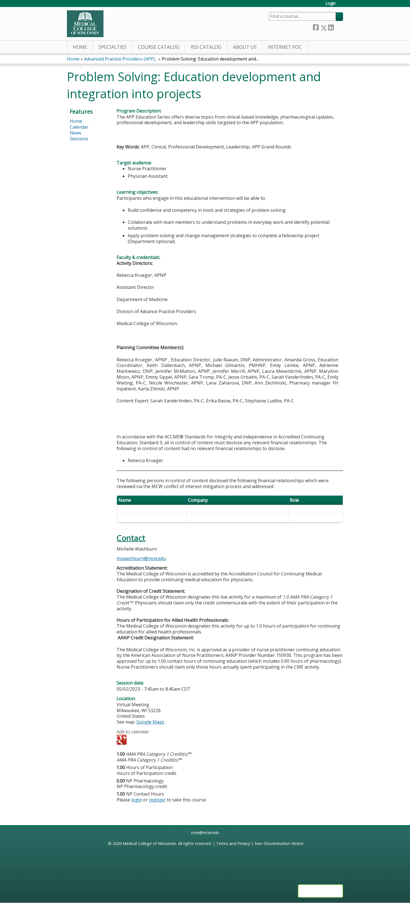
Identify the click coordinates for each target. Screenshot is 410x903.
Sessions (79, 139)
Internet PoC (285, 47)
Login (330, 3)
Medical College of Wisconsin (149, 843)
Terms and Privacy (233, 843)
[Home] (85, 23)
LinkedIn (331, 26)
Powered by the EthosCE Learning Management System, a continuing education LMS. (320, 891)
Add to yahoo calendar (135, 740)
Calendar (79, 127)
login (136, 800)
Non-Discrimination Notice (279, 843)
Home (80, 47)
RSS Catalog (206, 47)
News (75, 133)
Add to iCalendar (147, 740)
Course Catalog (158, 47)
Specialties (113, 47)
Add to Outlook (161, 740)
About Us (245, 47)
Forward (338, 26)
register (157, 800)
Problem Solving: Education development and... (210, 59)
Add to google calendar (122, 740)
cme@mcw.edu (205, 832)
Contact (131, 538)
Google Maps (150, 722)
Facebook (316, 26)
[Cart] (341, 5)
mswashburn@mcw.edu (141, 558)
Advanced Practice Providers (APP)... (120, 59)
